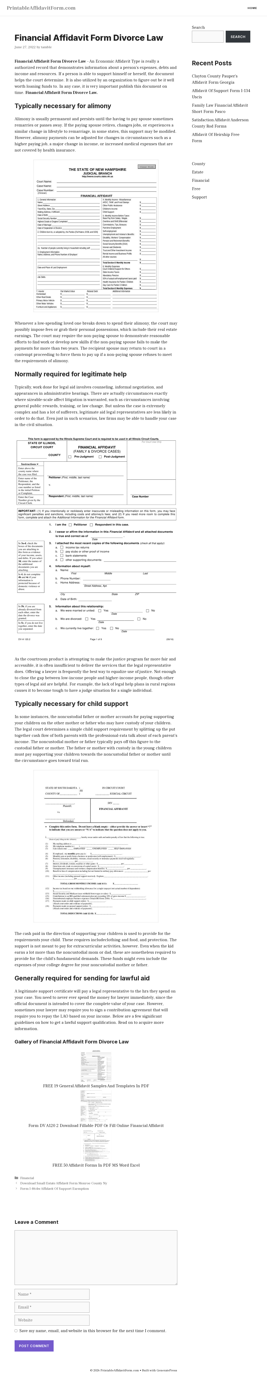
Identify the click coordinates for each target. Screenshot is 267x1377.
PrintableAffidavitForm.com (41, 8)
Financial (27, 1178)
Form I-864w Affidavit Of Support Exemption (54, 1188)
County (198, 164)
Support (199, 197)
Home (252, 8)
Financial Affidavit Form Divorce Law (50, 61)
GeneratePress (167, 1370)
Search (198, 27)
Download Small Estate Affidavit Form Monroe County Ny (63, 1183)
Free (196, 189)
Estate (197, 172)
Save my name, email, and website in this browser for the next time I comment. (92, 1331)
